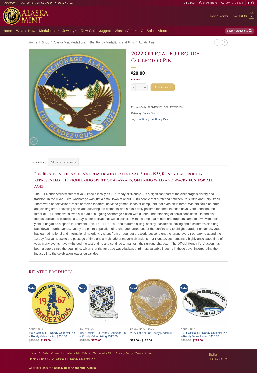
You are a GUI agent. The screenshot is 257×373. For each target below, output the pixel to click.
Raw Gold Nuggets (96, 31)
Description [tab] (38, 162)
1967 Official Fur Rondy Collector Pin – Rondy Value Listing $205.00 (52, 334)
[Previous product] (225, 42)
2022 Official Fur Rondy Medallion (151, 333)
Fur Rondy (143, 119)
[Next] (228, 313)
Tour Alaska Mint (103, 353)
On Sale (147, 31)
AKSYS (223, 359)
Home (7, 31)
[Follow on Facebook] (249, 3)
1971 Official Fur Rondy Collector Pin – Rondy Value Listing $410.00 (204, 334)
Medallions (47, 31)
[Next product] (217, 42)
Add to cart (162, 87)
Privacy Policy (124, 353)
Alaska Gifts (125, 31)
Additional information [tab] (63, 162)
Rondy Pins (146, 42)
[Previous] (29, 313)
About (162, 31)
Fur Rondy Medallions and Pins (112, 42)
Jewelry (68, 31)
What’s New (25, 31)
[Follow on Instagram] (252, 3)
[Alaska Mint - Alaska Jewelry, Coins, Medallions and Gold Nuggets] (26, 16)
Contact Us (58, 353)
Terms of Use (143, 353)
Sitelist (212, 354)
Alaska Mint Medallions (69, 42)
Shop (45, 42)
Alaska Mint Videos (78, 353)
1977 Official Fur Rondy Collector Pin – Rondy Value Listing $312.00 (103, 334)
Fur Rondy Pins (159, 119)
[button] (219, 16)
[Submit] (250, 31)
